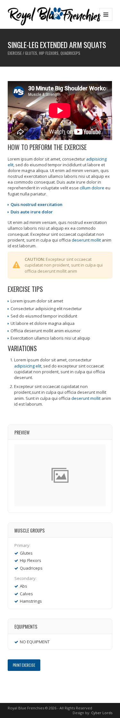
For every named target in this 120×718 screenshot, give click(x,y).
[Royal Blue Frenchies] (54, 14)
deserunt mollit (86, 240)
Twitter (21, 685)
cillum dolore (92, 188)
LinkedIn (40, 685)
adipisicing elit (27, 366)
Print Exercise (24, 665)
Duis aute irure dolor (32, 212)
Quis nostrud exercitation (36, 204)
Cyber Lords (101, 712)
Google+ (30, 685)
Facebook (12, 685)
